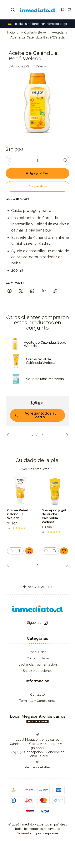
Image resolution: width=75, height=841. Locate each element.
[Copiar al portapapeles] (55, 291)
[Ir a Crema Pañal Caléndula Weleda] (20, 490)
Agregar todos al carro (40, 415)
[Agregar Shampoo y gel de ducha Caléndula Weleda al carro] (64, 550)
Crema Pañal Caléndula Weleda (17, 514)
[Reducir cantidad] (10, 160)
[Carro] (69, 9)
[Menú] (6, 9)
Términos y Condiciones (37, 701)
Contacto (37, 694)
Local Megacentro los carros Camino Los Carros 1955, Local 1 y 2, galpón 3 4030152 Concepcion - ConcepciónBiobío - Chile (37, 748)
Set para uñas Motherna (45, 379)
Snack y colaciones (37, 671)
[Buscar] (13, 9)
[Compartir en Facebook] (10, 291)
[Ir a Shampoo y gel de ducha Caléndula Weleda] (55, 490)
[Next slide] (66, 434)
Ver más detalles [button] (37, 767)
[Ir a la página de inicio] (37, 10)
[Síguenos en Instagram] (45, 622)
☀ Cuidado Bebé (33, 32)
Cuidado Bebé (38, 658)
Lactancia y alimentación (37, 664)
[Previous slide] (9, 434)
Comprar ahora (38, 186)
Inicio (11, 32)
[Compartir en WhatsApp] (32, 291)
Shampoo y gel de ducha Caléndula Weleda (54, 516)
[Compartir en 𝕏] (21, 291)
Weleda (58, 32)
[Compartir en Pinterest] (44, 291)
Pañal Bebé (37, 652)
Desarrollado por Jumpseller (37, 833)
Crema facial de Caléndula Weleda (40, 361)
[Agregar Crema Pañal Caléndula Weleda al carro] (29, 550)
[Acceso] (62, 9)
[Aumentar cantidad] (65, 160)
